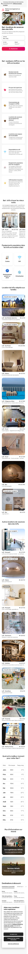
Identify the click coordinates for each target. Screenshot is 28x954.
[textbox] (7, 44)
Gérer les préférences (13, 944)
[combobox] (13, 38)
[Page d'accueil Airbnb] (3, 9)
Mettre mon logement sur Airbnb (12, 9)
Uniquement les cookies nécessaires (13, 939)
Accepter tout (13, 934)
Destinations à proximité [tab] (8, 886)
